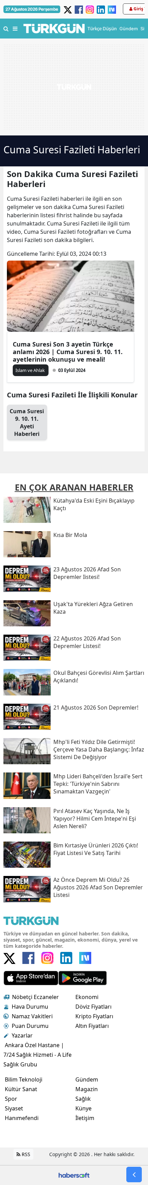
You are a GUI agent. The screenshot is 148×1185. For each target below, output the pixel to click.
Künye (83, 1108)
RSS (25, 1154)
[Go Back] (134, 1174)
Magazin (86, 1089)
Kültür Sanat (21, 1089)
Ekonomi (86, 997)
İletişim (84, 1118)
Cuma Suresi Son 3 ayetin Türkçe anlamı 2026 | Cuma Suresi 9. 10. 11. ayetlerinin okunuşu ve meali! (68, 351)
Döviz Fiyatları (93, 1006)
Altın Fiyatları (92, 1026)
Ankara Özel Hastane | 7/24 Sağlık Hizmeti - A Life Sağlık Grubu (37, 1054)
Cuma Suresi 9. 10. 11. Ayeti (27, 422)
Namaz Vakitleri (32, 1016)
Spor (11, 1098)
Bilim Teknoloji (23, 1079)
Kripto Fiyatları (94, 1016)
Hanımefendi (22, 1118)
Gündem (86, 1079)
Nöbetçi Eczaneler (35, 997)
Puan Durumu (30, 1026)
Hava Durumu (30, 1006)
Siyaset (14, 1108)
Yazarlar (22, 1035)
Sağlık (83, 1098)
